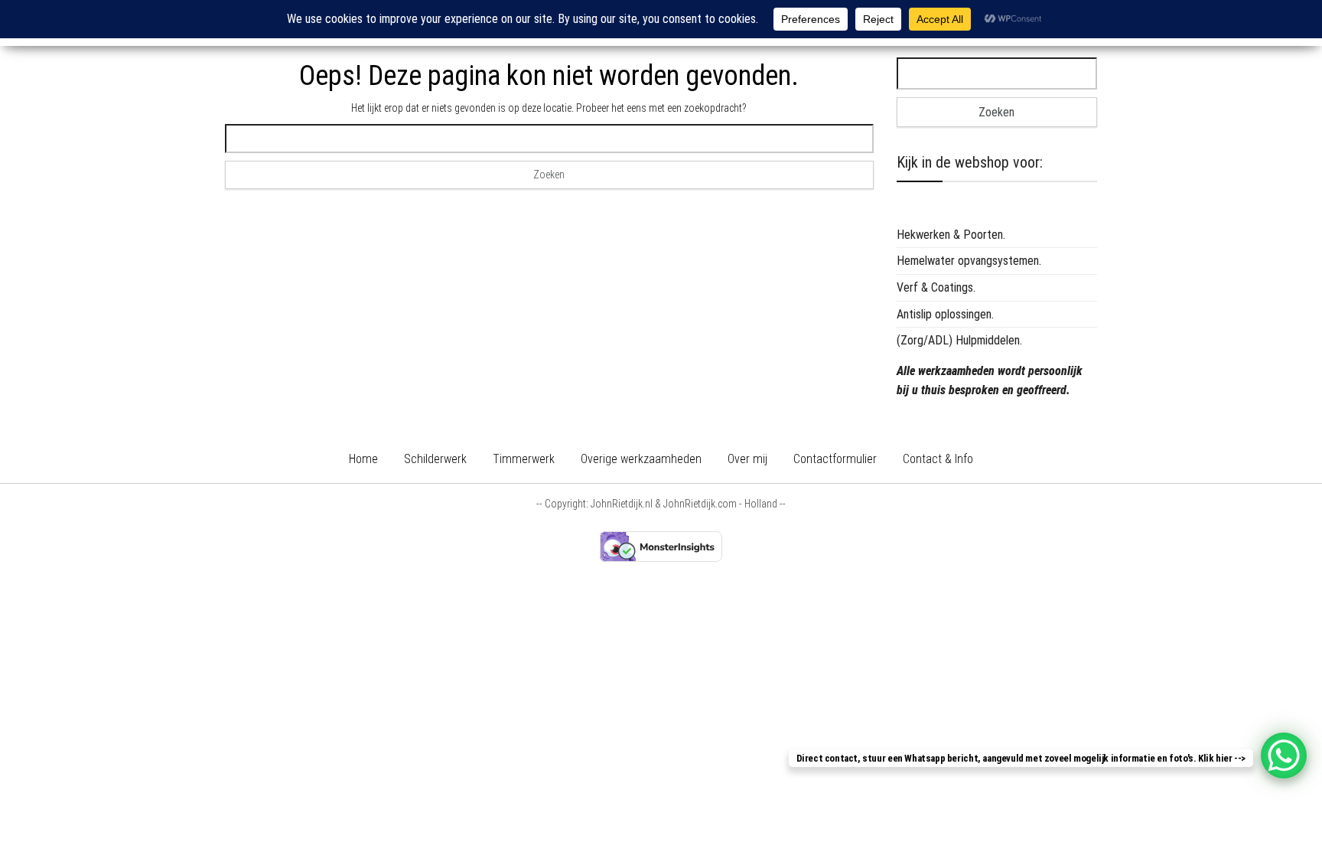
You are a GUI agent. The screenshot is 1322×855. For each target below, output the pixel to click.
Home (363, 459)
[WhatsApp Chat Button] (1284, 755)
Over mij (747, 459)
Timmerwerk (524, 459)
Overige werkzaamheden (641, 459)
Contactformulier (835, 459)
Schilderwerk (435, 459)
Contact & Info (938, 459)
